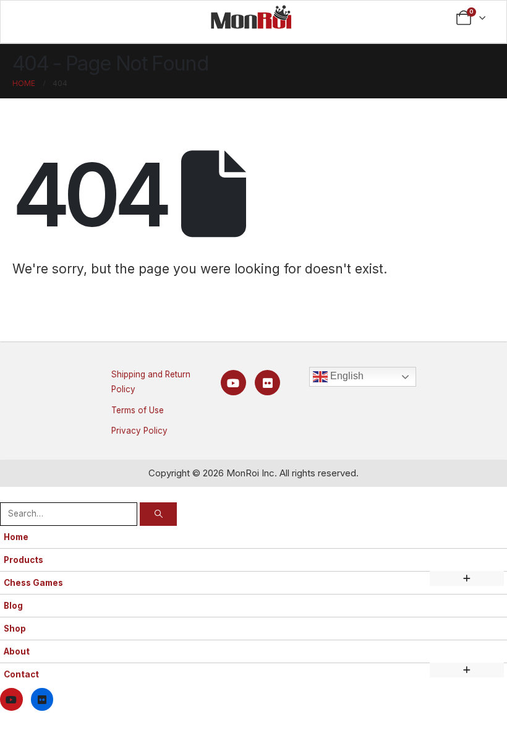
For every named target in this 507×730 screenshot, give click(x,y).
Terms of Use (137, 410)
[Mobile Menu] (35, 18)
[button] (7, 494)
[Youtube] (233, 382)
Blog (13, 606)
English (346, 376)
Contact (21, 674)
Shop (15, 628)
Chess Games (33, 583)
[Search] (158, 513)
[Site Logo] (251, 16)
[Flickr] (267, 382)
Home (16, 537)
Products (23, 560)
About (17, 651)
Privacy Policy (139, 431)
